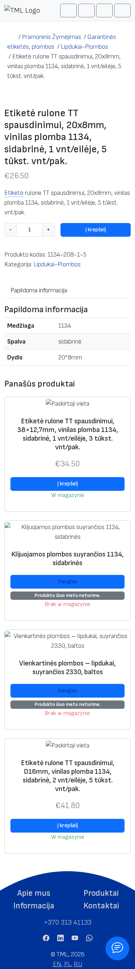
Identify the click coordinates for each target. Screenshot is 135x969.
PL (67, 964)
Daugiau (67, 581)
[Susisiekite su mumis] (117, 948)
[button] (33, 894)
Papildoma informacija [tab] (38, 290)
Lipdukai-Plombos (57, 264)
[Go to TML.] (11, 37)
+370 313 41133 (67, 922)
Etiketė (13, 193)
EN (57, 964)
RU (78, 964)
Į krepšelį (95, 229)
